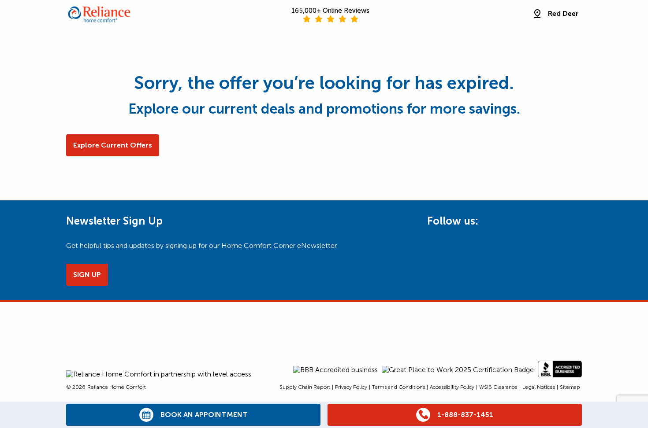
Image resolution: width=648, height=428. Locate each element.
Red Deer (563, 13)
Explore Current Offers (112, 145)
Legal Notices (538, 387)
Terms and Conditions (398, 387)
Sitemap (570, 387)
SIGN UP (87, 274)
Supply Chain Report (304, 387)
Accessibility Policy (452, 387)
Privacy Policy (351, 387)
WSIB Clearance (498, 387)
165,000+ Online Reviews (330, 11)
